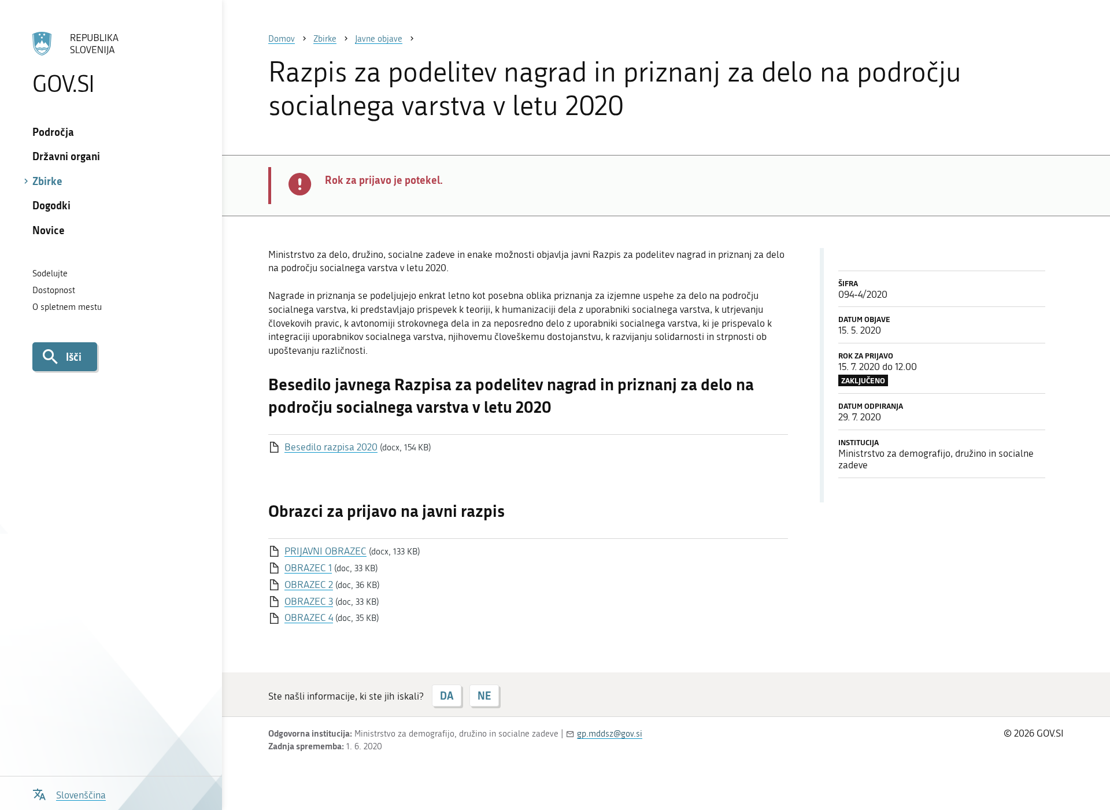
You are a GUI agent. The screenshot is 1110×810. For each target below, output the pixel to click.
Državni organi (66, 156)
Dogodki (51, 205)
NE (484, 695)
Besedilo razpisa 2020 (331, 447)
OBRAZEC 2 (308, 584)
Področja (53, 131)
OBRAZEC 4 (308, 617)
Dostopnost (53, 290)
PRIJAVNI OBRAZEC (325, 551)
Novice (48, 230)
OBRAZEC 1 (308, 568)
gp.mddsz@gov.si (609, 733)
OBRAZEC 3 (308, 601)
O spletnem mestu (67, 307)
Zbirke (47, 180)
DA (446, 695)
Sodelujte (50, 273)
